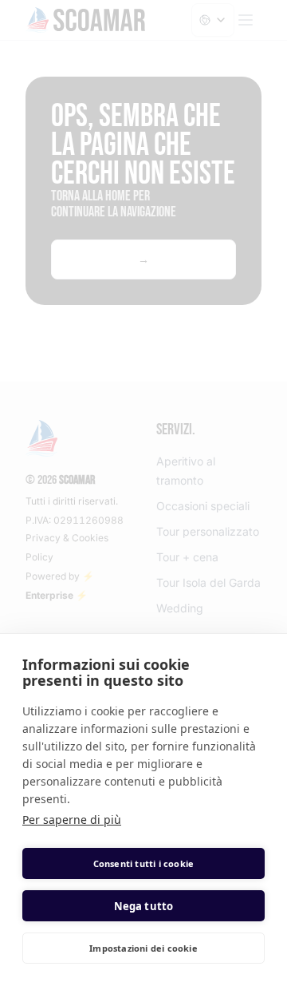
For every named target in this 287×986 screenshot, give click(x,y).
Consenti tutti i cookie (144, 863)
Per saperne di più (71, 819)
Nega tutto (144, 906)
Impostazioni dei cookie (143, 948)
